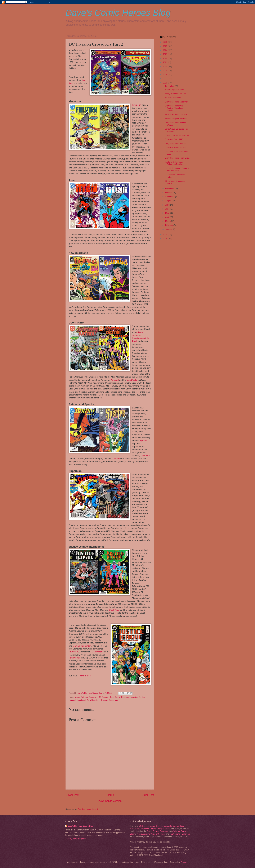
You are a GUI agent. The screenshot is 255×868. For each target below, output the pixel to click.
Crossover (93, 697)
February (169, 225)
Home (110, 794)
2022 (165, 58)
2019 (165, 70)
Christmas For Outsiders (175, 147)
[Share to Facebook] (128, 693)
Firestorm (136, 105)
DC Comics (103, 697)
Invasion (134, 697)
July (167, 205)
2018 (165, 74)
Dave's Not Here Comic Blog (80, 826)
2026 (165, 42)
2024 (165, 50)
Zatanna (116, 458)
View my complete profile (75, 839)
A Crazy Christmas (173, 98)
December (170, 86)
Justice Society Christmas (176, 114)
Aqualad (115, 380)
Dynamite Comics (171, 826)
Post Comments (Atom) (87, 809)
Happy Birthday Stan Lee (175, 94)
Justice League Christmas (176, 119)
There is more (84, 676)
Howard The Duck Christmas (177, 135)
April (167, 217)
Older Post (148, 794)
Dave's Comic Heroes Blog (118, 13)
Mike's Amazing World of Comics (151, 834)
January (169, 229)
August (168, 201)
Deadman (145, 456)
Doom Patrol (114, 697)
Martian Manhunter (82, 646)
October (169, 193)
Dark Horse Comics (148, 829)
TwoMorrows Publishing (180, 834)
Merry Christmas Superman (176, 102)
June (167, 209)
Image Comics (164, 829)
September (170, 197)
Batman (84, 697)
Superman (113, 700)
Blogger (184, 862)
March (168, 221)
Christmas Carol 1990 (174, 139)
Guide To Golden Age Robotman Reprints (174, 163)
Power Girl (73, 652)
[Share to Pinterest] (131, 693)
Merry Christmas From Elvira (177, 158)
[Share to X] (125, 693)
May (167, 213)
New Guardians (93, 700)
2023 (165, 54)
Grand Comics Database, (158, 831)
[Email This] (119, 693)
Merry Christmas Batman (175, 143)
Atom (77, 697)
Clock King (113, 610)
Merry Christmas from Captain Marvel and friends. (174, 108)
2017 (165, 79)
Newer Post (72, 794)
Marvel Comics (156, 826)
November (170, 188)
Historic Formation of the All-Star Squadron (177, 169)
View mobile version (110, 801)
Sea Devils (132, 380)
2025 (165, 46)
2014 (165, 239)
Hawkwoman (75, 658)
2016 (165, 83)
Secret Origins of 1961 (174, 89)
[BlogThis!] (122, 693)
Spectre (143, 441)
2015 (165, 234)
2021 (165, 62)
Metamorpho (98, 652)
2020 (165, 66)
